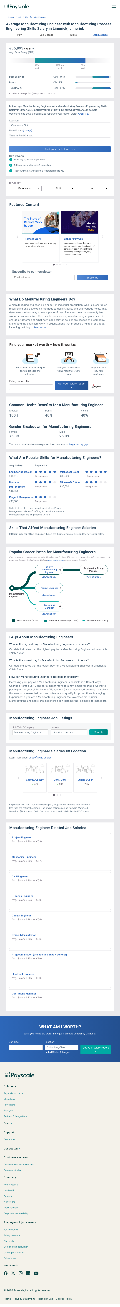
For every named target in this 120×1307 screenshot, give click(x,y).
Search (98, 732)
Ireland (11, 17)
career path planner (55, 560)
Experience (24, 188)
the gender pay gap (78, 444)
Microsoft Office (70, 482)
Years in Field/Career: (21, 135)
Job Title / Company (23, 727)
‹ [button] (17, 236)
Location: (14, 120)
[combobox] (60, 125)
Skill (58, 188)
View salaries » (49, 577)
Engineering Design (20, 471)
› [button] (103, 236)
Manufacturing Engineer (35, 17)
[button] (19, 34)
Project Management (21, 497)
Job (19, 17)
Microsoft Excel (69, 471)
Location (55, 727)
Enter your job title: (19, 381)
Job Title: (14, 1042)
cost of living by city (40, 757)
